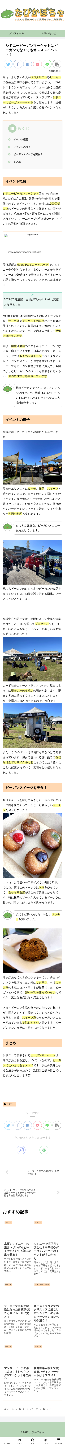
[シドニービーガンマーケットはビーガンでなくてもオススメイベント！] (27, 64)
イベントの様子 (22, 147)
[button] (58, 741)
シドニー (11, 1104)
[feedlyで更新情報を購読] (44, 1150)
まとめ (17, 161)
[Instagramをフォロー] (21, 1150)
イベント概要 (21, 139)
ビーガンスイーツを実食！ (28, 154)
